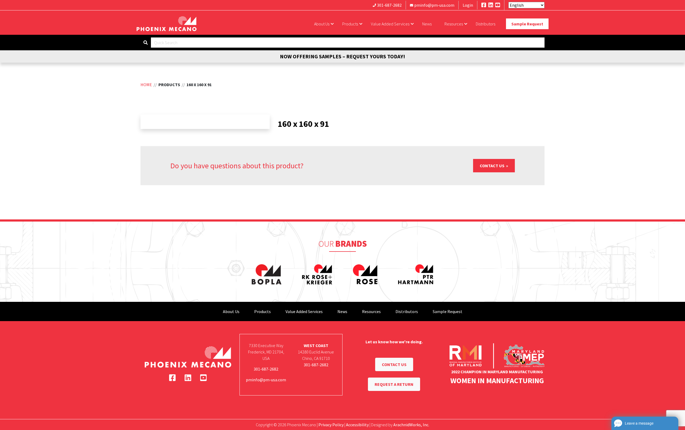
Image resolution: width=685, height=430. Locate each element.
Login (468, 5)
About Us (321, 23)
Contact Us (492, 165)
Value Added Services (390, 23)
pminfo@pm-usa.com (434, 5)
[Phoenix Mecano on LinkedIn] (490, 5)
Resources (453, 23)
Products (350, 23)
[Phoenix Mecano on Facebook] (483, 5)
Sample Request (527, 23)
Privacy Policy (331, 424)
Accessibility (357, 424)
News (427, 23)
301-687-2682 (389, 5)
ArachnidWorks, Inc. (411, 424)
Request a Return (394, 384)
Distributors (485, 23)
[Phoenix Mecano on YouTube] (497, 5)
